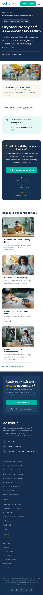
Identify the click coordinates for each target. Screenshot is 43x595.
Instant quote (28, 4)
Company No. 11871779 (27, 582)
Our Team (6, 543)
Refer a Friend (8, 551)
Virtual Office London (10, 495)
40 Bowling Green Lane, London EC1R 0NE (22, 451)
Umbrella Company (9, 490)
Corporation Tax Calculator (12, 509)
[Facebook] (21, 590)
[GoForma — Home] (9, 3)
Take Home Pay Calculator (12, 504)
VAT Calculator (8, 513)
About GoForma (8, 539)
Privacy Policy (7, 564)
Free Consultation (9, 559)
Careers (6, 547)
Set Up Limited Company (11, 486)
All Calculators (8, 521)
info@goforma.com (14, 446)
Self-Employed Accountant (12, 466)
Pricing (5, 529)
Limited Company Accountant (13, 462)
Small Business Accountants (13, 478)
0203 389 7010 (13, 442)
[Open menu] (39, 3)
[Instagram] (17, 590)
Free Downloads (8, 525)
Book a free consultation (23, 170)
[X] (26, 590)
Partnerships (7, 555)
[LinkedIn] (12, 590)
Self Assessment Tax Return (12, 482)
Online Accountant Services (13, 474)
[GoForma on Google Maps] (31, 590)
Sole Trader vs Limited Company (14, 517)
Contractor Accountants (12, 470)
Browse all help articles (11, 366)
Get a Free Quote (20, 402)
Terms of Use (7, 568)
